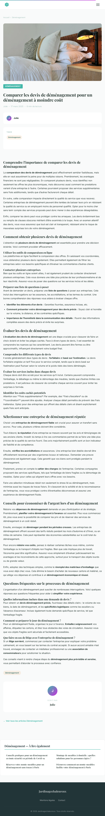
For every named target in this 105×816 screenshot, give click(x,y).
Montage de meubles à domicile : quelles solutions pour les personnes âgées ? (75, 757)
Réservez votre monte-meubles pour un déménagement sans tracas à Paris (25, 766)
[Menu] (98, 4)
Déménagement (18, 17)
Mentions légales (47, 800)
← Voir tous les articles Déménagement (23, 721)
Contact (61, 800)
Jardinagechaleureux (52, 791)
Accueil (6, 17)
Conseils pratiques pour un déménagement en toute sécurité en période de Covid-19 (26, 757)
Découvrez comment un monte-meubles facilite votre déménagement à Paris (75, 766)
